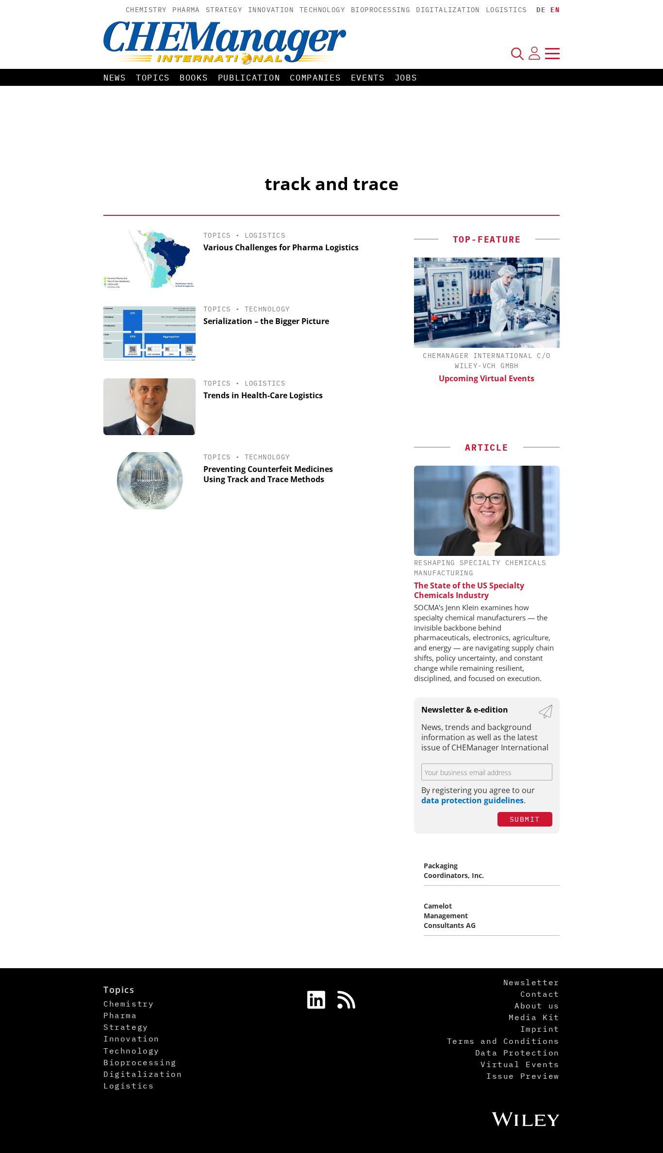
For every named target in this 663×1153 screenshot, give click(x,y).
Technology (322, 9)
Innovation (271, 9)
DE (541, 9)
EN (555, 9)
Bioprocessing (380, 9)
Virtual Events (520, 1064)
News (114, 77)
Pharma (185, 9)
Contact (540, 994)
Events (368, 77)
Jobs (406, 77)
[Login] (534, 53)
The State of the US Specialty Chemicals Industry (469, 590)
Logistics (506, 9)
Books (194, 77)
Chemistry (146, 9)
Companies (315, 77)
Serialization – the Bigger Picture (266, 321)
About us (537, 1005)
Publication (249, 77)
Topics (153, 77)
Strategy (224, 9)
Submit (525, 819)
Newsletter (531, 982)
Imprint (540, 1029)
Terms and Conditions (503, 1041)
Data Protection (517, 1052)
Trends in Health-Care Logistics (263, 395)
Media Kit (534, 1017)
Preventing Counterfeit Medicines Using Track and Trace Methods (268, 474)
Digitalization (448, 9)
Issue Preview (523, 1076)
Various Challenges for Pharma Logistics (281, 247)
